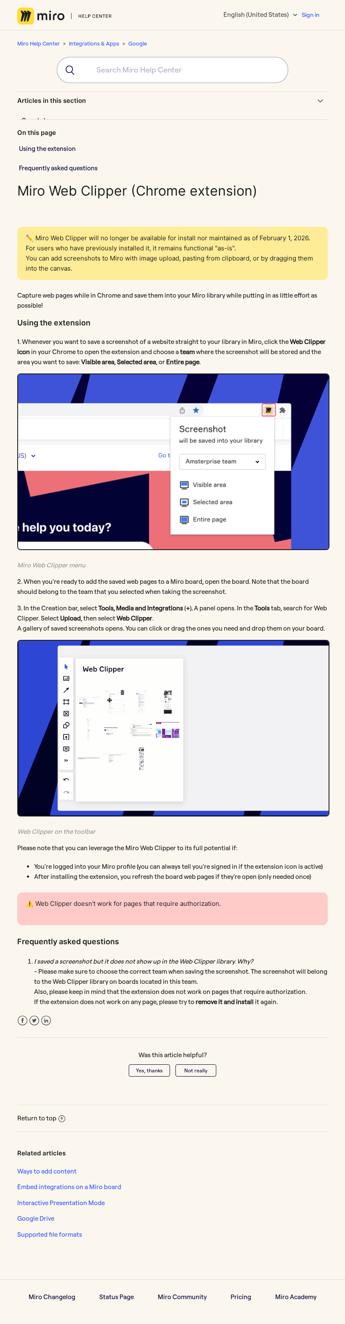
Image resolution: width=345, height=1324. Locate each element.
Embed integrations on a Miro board (69, 1187)
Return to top (36, 1118)
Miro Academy (295, 1297)
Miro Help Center (38, 43)
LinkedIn (46, 1020)
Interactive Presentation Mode (61, 1203)
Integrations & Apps (94, 43)
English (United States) (256, 15)
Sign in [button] (310, 15)
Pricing (241, 1297)
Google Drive (35, 1218)
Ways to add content (47, 1171)
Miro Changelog (52, 1297)
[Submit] (66, 70)
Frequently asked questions (58, 168)
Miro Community (182, 1297)
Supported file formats (49, 1234)
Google (137, 43)
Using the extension (47, 149)
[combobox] (172, 70)
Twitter (34, 1020)
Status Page (116, 1297)
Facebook (22, 1020)
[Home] (64, 16)
